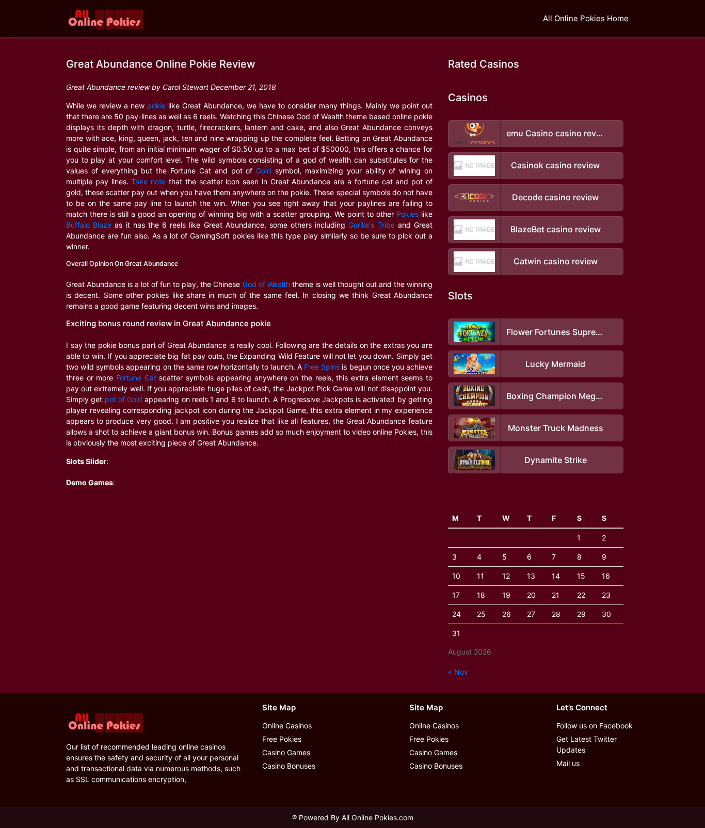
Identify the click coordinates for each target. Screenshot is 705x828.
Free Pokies (281, 739)
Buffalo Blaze (88, 224)
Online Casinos (287, 725)
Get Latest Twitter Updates (586, 744)
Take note (148, 181)
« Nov (458, 671)
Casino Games (286, 752)
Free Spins (322, 366)
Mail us (568, 763)
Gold (263, 170)
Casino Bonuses (288, 765)
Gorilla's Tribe (371, 224)
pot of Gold (124, 399)
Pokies (407, 214)
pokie (156, 105)
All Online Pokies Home (586, 18)
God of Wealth (266, 284)
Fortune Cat (136, 377)
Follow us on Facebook (594, 725)
